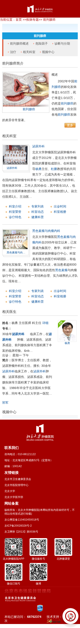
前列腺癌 (29, 109)
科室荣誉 (15, 211)
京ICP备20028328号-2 (18, 525)
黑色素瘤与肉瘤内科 (46, 231)
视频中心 (48, 52)
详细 (45, 323)
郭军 (5, 402)
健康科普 (37, 217)
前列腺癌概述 (19, 43)
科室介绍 (15, 206)
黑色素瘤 (61, 270)
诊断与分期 (62, 43)
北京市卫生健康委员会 (17, 479)
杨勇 (38, 169)
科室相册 (60, 211)
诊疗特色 (15, 217)
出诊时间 (60, 206)
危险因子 (41, 43)
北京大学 (9, 491)
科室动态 (37, 211)
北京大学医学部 (13, 497)
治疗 (13, 52)
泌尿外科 (12, 168)
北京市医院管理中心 (16, 485)
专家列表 (37, 206)
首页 (19, 19)
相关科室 (29, 52)
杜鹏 (54, 169)
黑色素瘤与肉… (16, 252)
